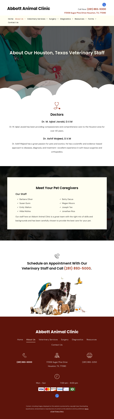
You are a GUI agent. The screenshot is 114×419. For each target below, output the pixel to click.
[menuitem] (10, 19)
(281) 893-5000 (96, 9)
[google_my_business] (104, 5)
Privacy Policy (59, 411)
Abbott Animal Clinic (28, 8)
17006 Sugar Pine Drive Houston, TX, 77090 (85, 12)
